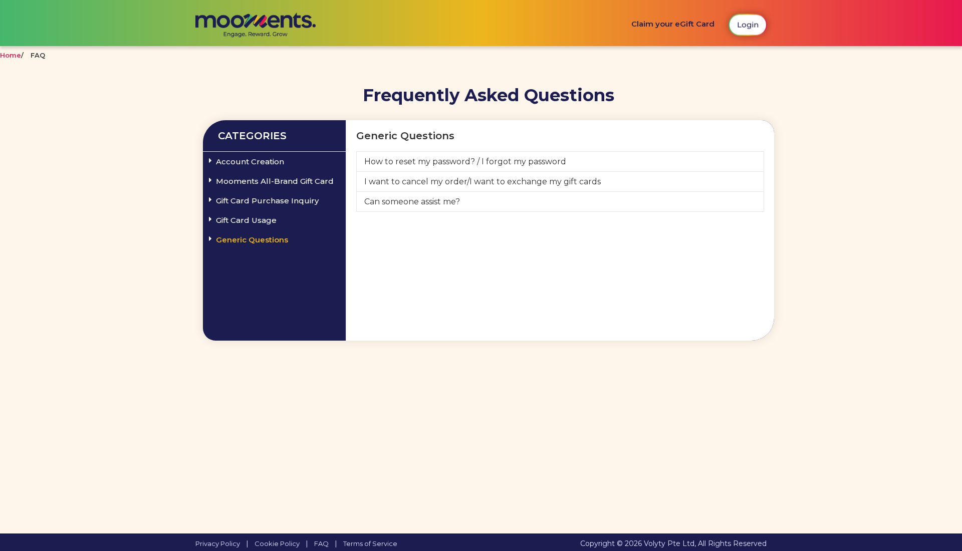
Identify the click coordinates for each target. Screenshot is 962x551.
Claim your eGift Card (672, 24)
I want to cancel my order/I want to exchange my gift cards (482, 181)
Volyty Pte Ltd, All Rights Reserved (705, 543)
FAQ (321, 543)
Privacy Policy (217, 543)
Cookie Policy (277, 543)
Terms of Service (370, 543)
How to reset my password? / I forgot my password (465, 161)
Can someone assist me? (412, 201)
